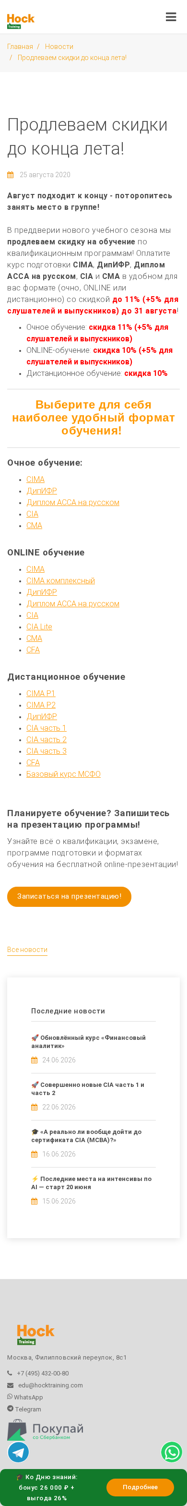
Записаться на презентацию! (69, 896)
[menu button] (171, 14)
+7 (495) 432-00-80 (43, 1373)
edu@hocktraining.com (50, 1385)
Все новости (27, 949)
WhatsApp (27, 1397)
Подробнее (140, 1487)
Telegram (27, 1409)
